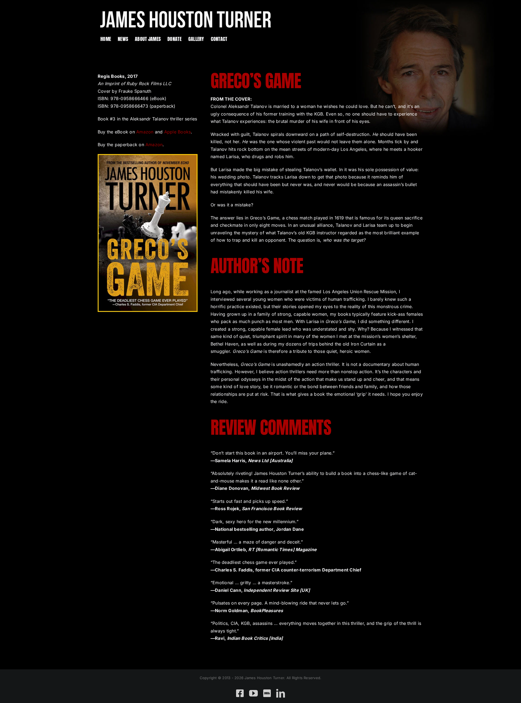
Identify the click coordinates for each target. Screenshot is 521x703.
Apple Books (177, 132)
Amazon (144, 132)
